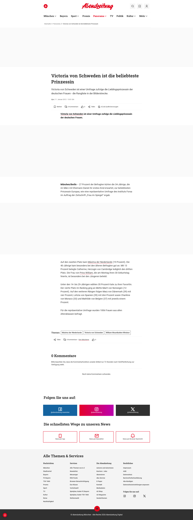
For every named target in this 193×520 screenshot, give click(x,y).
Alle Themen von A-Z (77, 468)
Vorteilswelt (74, 488)
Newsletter (74, 471)
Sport (74, 16)
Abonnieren (100, 474)
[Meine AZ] (146, 6)
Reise (45, 498)
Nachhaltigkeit (48, 501)
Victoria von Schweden (72, 114)
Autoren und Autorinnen (104, 468)
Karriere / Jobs (101, 471)
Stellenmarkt (74, 498)
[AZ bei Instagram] (134, 496)
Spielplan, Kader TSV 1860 (79, 495)
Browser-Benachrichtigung (79, 481)
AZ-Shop (99, 491)
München (49, 16)
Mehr (142, 16)
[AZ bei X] (144, 496)
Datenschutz (127, 474)
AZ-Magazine (101, 495)
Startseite (47, 24)
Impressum (127, 468)
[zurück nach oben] (97, 509)
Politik (119, 16)
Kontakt (99, 485)
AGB (124, 471)
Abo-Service (100, 478)
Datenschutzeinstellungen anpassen (136, 485)
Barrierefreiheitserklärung (132, 478)
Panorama (98, 16)
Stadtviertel (47, 471)
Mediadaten (100, 488)
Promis (86, 16)
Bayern (64, 16)
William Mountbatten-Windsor (118, 333)
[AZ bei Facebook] (124, 496)
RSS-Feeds (74, 478)
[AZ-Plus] (46, 6)
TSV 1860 (46, 481)
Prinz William (86, 272)
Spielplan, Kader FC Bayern (79, 491)
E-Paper (99, 481)
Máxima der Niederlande (100, 262)
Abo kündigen (128, 481)
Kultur (130, 16)
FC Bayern (46, 478)
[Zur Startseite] (97, 9)
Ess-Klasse (74, 485)
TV (111, 16)
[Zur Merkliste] (139, 6)
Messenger (74, 474)
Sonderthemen (101, 498)
